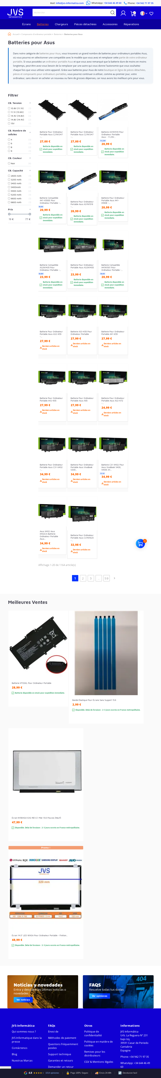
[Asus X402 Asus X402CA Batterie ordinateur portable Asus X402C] (61, 533)
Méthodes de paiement (62, 1038)
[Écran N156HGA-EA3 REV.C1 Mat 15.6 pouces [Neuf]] (78, 790)
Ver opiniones (99, 996)
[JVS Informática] (15, 16)
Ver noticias (23, 999)
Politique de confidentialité (93, 1033)
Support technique (59, 1054)
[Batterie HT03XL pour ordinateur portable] (63, 664)
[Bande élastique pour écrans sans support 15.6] (138, 673)
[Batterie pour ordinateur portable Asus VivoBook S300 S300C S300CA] (92, 466)
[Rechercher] (112, 12)
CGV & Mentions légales (98, 1062)
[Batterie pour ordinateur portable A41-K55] (122, 333)
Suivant (114, 578)
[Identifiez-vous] (123, 14)
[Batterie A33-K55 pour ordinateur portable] (92, 333)
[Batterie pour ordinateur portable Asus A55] (92, 400)
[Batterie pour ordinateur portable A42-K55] (61, 400)
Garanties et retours (60, 1060)
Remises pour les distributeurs (94, 1053)
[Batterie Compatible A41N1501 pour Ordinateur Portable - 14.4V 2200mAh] (122, 267)
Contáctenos (19, 1048)
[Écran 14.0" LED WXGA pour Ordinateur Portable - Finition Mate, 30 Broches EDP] (78, 908)
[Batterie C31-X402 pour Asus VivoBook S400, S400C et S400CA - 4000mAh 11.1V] (122, 466)
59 (107, 578)
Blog (14, 1054)
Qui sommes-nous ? (24, 1031)
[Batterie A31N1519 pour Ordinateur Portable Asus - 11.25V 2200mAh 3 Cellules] (122, 131)
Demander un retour (61, 1067)
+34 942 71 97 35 (139, 1056)
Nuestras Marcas (22, 1060)
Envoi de (53, 1031)
